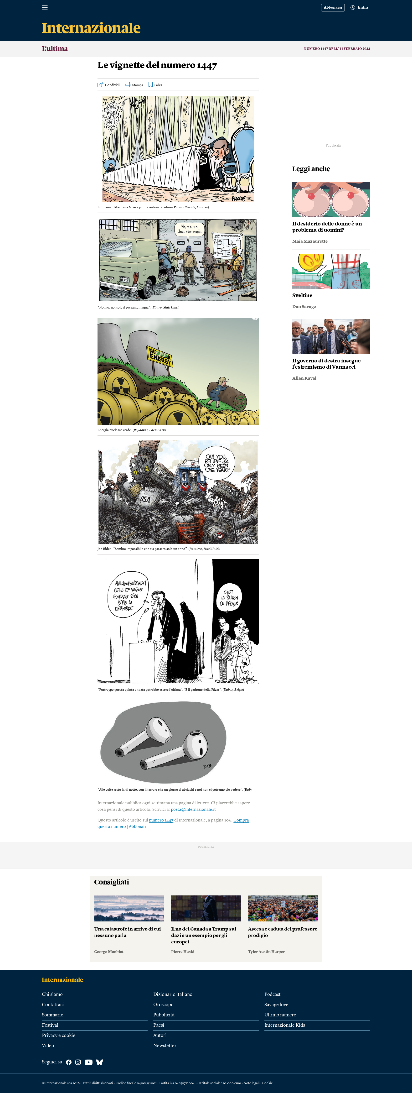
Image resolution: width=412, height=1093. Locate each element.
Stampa (137, 85)
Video (48, 1046)
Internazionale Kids (284, 1025)
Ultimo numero (280, 1015)
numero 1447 (161, 820)
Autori (160, 1035)
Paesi (158, 1025)
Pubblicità (164, 1015)
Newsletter (164, 1046)
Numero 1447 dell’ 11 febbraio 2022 (337, 49)
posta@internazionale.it (193, 809)
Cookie (267, 1083)
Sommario (52, 1015)
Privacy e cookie (58, 1035)
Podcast (272, 994)
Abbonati (137, 827)
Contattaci (53, 1005)
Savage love (276, 1005)
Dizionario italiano (172, 994)
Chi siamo (52, 994)
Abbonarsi (333, 8)
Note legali (252, 1083)
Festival (50, 1025)
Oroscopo (163, 1005)
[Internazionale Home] (64, 979)
